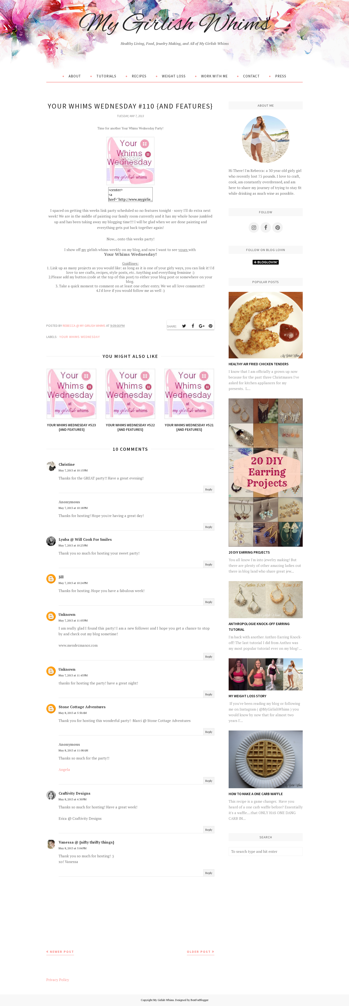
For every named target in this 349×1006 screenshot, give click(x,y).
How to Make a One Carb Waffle (256, 794)
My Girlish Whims (174, 25)
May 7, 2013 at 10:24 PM (73, 583)
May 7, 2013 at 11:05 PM (73, 620)
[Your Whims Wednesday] (130, 184)
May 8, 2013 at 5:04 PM (72, 848)
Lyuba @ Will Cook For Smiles (85, 539)
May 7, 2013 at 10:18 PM (73, 508)
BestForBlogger (199, 1000)
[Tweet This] (184, 326)
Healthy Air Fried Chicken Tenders (258, 364)
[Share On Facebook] (193, 326)
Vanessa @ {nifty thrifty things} (86, 842)
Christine (67, 464)
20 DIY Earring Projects (249, 552)
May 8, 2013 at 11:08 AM (73, 750)
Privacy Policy (57, 979)
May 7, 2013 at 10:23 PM (73, 545)
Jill (61, 576)
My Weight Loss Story (247, 696)
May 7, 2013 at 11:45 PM (73, 675)
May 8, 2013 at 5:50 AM (73, 713)
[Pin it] (210, 326)
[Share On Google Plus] (201, 326)
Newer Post (62, 951)
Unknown (67, 614)
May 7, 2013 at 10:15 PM (73, 470)
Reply (208, 489)
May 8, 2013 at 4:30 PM (72, 799)
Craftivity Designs (74, 793)
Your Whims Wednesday (79, 337)
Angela (64, 769)
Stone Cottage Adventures (82, 706)
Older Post (199, 951)
